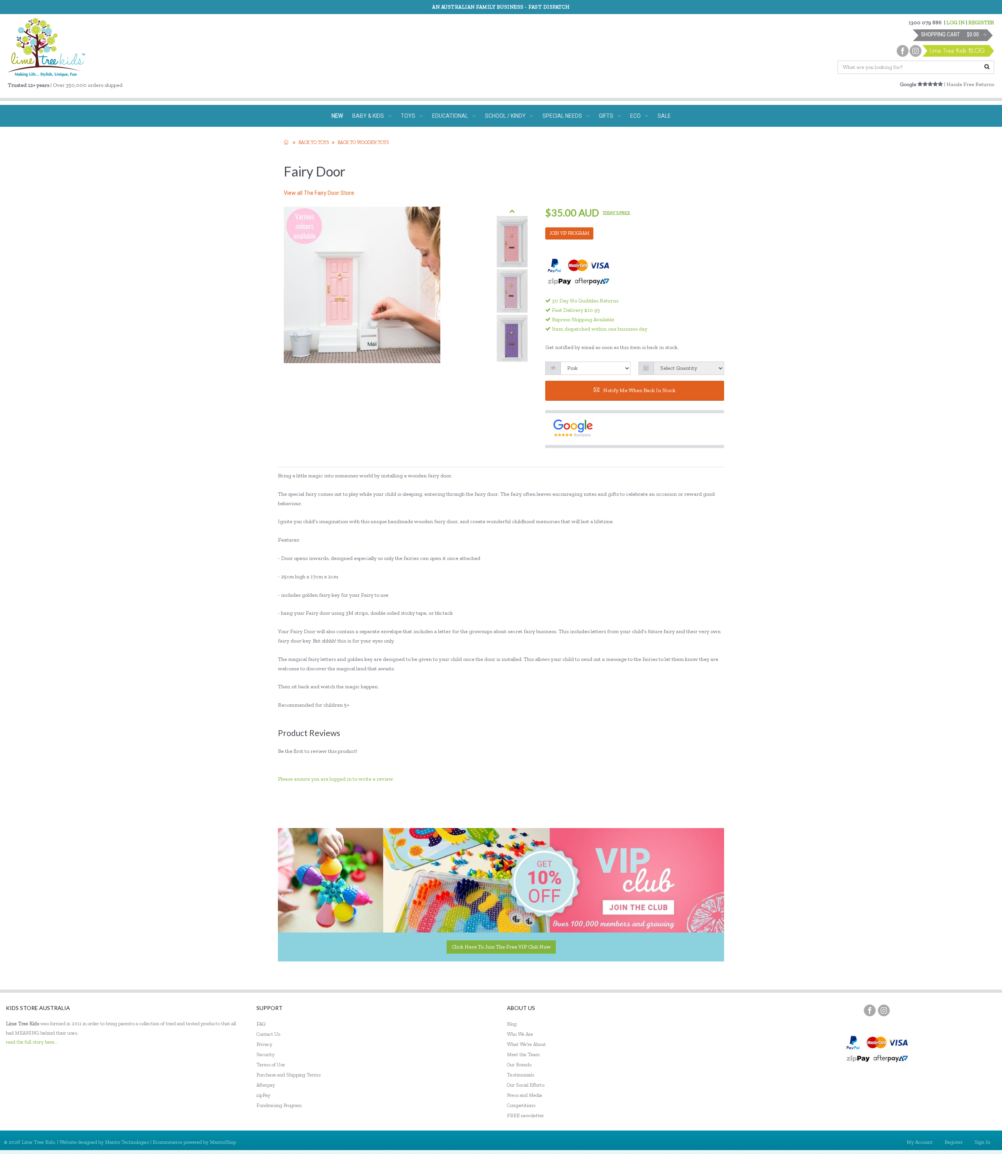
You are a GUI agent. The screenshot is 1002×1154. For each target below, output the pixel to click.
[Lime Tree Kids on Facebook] (870, 1010)
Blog (512, 1024)
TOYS (408, 116)
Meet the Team (523, 1054)
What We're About (526, 1044)
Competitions (521, 1105)
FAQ (261, 1024)
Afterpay (265, 1085)
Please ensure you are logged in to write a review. (336, 779)
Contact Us (268, 1034)
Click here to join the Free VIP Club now (501, 946)
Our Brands (519, 1065)
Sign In (982, 1142)
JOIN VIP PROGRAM (569, 233)
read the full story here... (32, 1042)
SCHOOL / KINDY (505, 116)
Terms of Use (270, 1065)
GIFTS (606, 116)
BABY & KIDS (368, 116)
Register (953, 1142)
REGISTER (981, 22)
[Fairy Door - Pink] (512, 242)
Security (265, 1054)
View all (319, 193)
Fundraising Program (279, 1105)
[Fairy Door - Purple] (512, 338)
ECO (635, 116)
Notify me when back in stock (639, 390)
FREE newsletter (525, 1115)
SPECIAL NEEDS (562, 116)
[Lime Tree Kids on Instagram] (884, 1010)
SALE (664, 116)
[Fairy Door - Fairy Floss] (512, 291)
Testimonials (520, 1075)
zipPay (263, 1095)
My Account (919, 1142)
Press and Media (524, 1095)
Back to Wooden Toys (363, 142)
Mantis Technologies (127, 1142)
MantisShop (223, 1142)
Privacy (264, 1044)
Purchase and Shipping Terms (288, 1075)
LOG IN (955, 22)
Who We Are (520, 1034)
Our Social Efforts (525, 1085)
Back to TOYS (314, 142)
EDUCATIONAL (450, 116)
